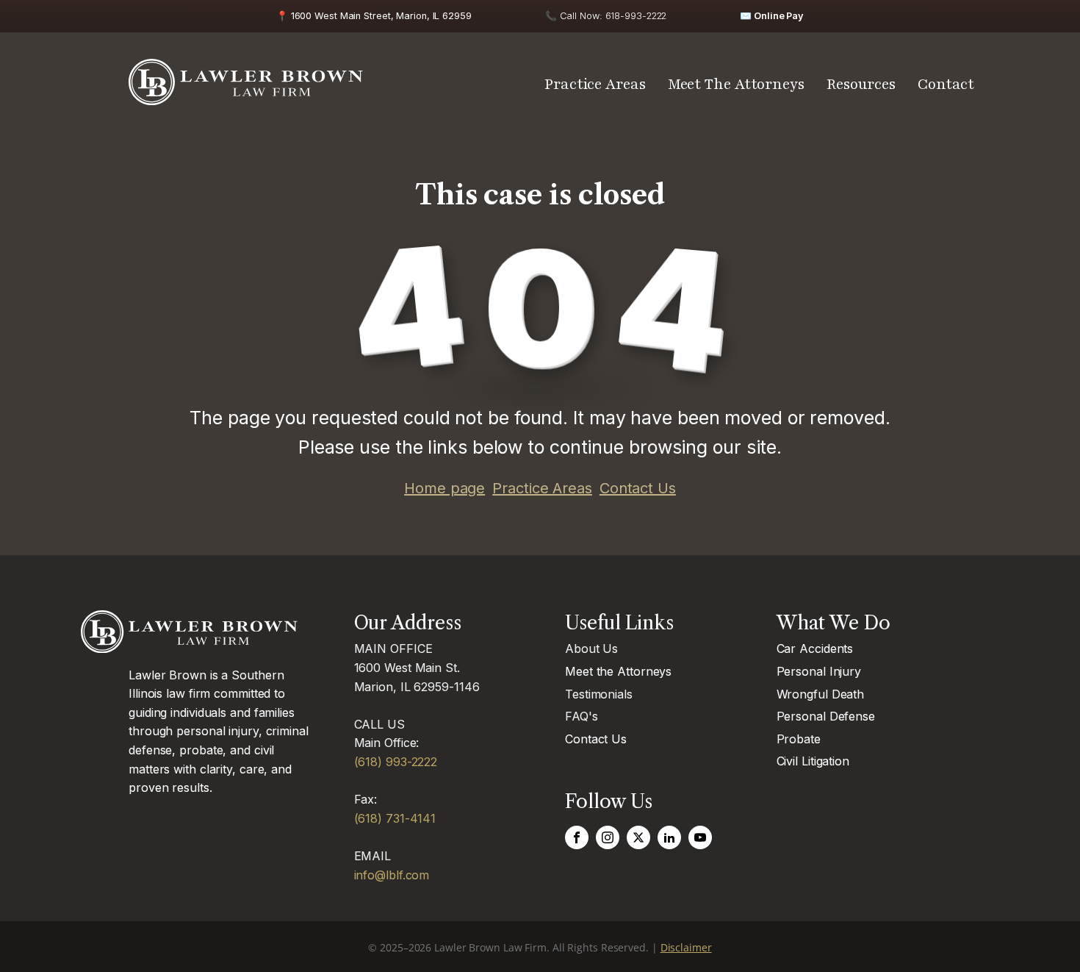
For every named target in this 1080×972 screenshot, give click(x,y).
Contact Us (638, 488)
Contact (946, 84)
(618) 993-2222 (396, 761)
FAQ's (581, 716)
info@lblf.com (392, 875)
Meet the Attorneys (618, 671)
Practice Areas (595, 84)
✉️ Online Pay (772, 15)
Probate (799, 739)
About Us (591, 648)
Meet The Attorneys (736, 84)
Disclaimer (686, 947)
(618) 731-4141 (395, 818)
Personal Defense (826, 716)
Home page (444, 488)
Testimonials (599, 694)
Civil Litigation (813, 761)
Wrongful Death (821, 694)
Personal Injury (819, 671)
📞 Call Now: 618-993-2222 (606, 15)
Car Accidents (815, 648)
